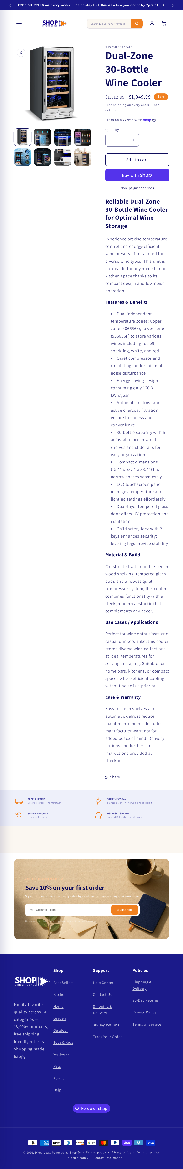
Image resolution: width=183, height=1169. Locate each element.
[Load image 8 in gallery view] (83, 157)
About (58, 1078)
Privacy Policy (144, 1012)
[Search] (137, 23)
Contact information (108, 1158)
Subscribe (124, 909)
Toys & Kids (63, 1042)
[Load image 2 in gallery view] (42, 137)
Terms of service (148, 1152)
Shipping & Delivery (102, 1009)
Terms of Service (146, 1024)
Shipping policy (77, 1158)
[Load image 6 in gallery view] (42, 157)
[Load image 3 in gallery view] (62, 137)
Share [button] (115, 776)
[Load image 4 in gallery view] (83, 137)
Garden (59, 1018)
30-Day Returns (106, 1024)
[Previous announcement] (10, 5)
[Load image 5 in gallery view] (22, 157)
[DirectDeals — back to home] (54, 23)
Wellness (61, 1054)
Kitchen (60, 994)
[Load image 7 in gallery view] (62, 157)
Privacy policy (121, 1152)
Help (57, 1090)
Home (58, 1006)
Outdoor (60, 1030)
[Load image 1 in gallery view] (22, 137)
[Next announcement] (173, 5)
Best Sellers (63, 982)
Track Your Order (107, 1036)
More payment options (137, 188)
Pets (57, 1066)
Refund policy (96, 1152)
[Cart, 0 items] (163, 23)
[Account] (152, 23)
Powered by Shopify (66, 1152)
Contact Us (102, 994)
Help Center (103, 982)
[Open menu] (19, 23)
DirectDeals (43, 1152)
